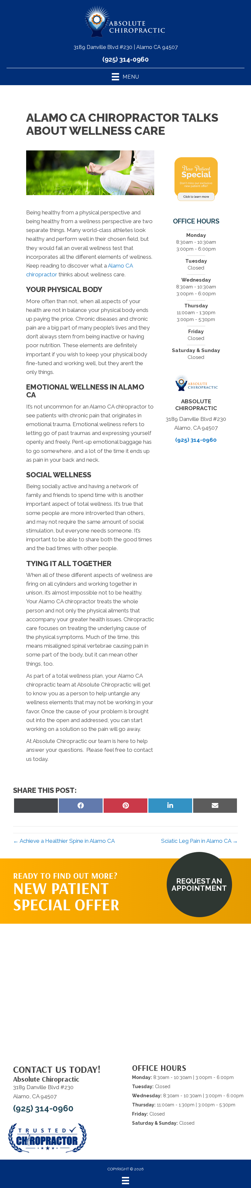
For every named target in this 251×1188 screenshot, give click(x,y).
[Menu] (125, 1180)
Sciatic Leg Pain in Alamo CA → (199, 841)
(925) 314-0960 (125, 59)
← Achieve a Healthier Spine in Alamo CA (64, 841)
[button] (199, 884)
